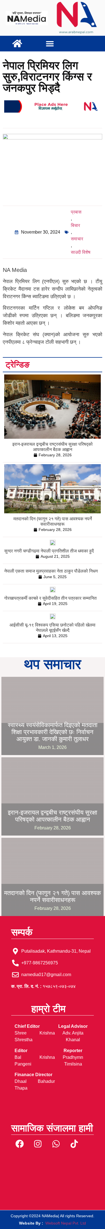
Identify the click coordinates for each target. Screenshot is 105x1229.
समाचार (77, 238)
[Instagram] (37, 1143)
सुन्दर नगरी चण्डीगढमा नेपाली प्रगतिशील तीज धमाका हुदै (49, 551)
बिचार (75, 225)
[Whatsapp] (56, 1143)
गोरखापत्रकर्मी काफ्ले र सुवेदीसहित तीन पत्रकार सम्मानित (50, 598)
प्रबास (76, 212)
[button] (50, 43)
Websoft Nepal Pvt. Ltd (65, 1223)
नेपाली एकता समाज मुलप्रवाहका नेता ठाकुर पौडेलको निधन (51, 571)
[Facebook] (19, 1143)
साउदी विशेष (80, 252)
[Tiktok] (74, 1143)
